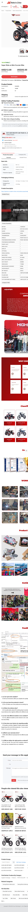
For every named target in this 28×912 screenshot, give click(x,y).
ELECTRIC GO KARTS (19, 868)
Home (2, 10)
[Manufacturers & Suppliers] (14, 2)
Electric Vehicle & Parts (17, 10)
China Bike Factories (7, 891)
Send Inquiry (14, 76)
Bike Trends (13, 898)
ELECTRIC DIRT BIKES (19, 865)
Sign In (3, 148)
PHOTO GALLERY (18, 870)
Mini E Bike (25, 895)
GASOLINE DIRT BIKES (6, 865)
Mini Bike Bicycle (6, 895)
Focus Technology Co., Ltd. (18, 906)
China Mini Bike (16, 895)
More (2, 901)
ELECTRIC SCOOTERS (6, 870)
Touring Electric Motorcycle (9, 884)
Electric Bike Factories (19, 891)
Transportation (8, 10)
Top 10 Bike (5, 898)
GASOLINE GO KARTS (6, 868)
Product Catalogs (22, 862)
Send (14, 780)
